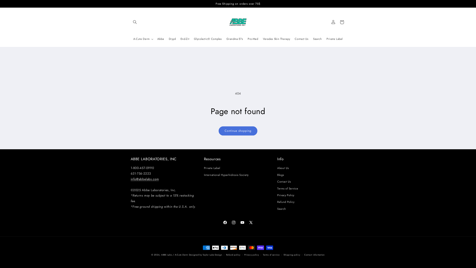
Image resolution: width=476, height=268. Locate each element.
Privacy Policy (285, 195)
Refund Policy (285, 202)
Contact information (314, 254)
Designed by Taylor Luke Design (205, 254)
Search (281, 209)
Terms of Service (287, 188)
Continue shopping (238, 131)
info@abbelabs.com (145, 179)
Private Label (212, 168)
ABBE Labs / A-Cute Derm (174, 254)
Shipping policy (292, 254)
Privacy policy (251, 254)
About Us (283, 168)
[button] (135, 22)
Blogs (280, 175)
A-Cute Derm (141, 39)
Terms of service (271, 254)
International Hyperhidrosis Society (226, 175)
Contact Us (284, 182)
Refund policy (233, 254)
